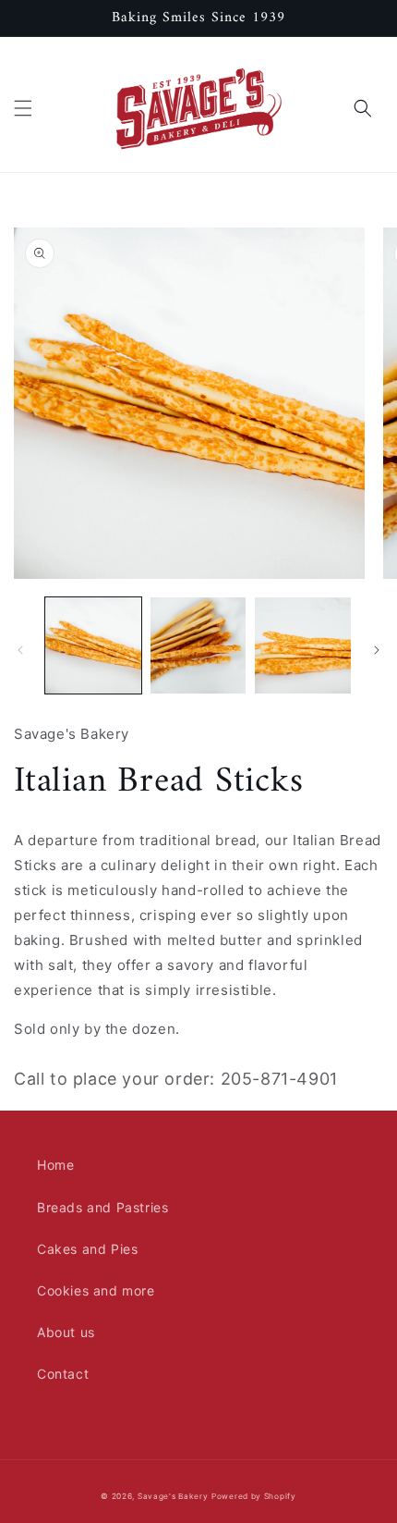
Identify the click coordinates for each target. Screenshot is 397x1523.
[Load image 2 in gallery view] (198, 645)
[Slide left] (20, 650)
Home (55, 1165)
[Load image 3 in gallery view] (303, 645)
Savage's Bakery (173, 1496)
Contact (63, 1374)
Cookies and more (96, 1290)
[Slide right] (376, 650)
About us (66, 1332)
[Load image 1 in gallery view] (93, 645)
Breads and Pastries (102, 1207)
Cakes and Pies (87, 1249)
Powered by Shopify (253, 1496)
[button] (23, 108)
